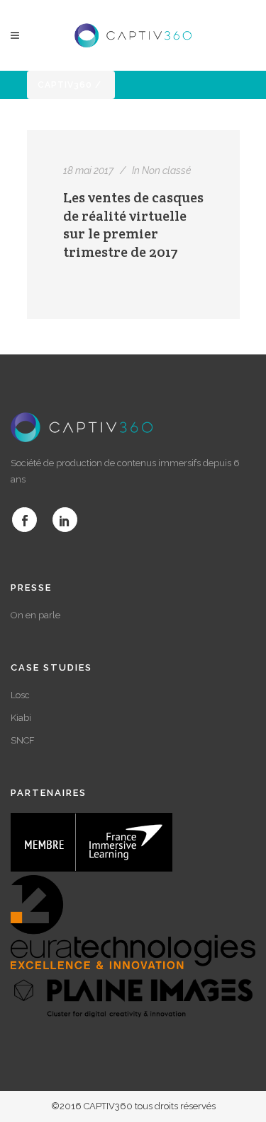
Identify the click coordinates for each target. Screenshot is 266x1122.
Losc (20, 695)
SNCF (23, 740)
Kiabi (21, 717)
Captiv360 (65, 85)
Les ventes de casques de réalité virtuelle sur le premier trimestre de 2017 (133, 224)
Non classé (166, 170)
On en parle (35, 615)
